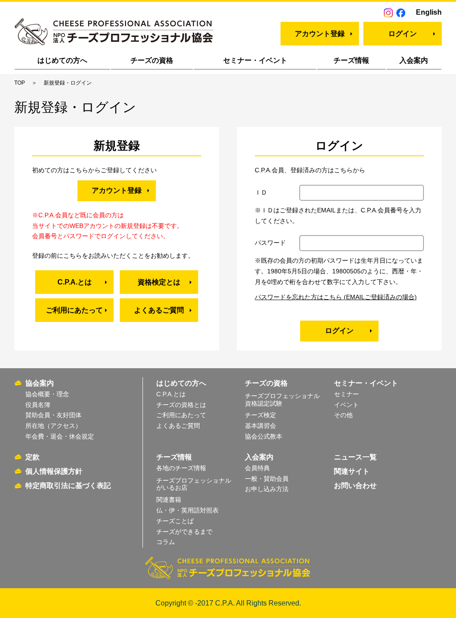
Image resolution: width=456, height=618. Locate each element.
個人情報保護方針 (53, 471)
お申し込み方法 (267, 488)
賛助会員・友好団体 (53, 415)
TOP (19, 83)
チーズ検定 (260, 415)
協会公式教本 (263, 436)
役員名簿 (37, 404)
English (429, 12)
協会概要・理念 (47, 394)
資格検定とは (159, 282)
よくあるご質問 (159, 310)
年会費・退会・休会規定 (59, 436)
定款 (32, 457)
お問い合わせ (355, 485)
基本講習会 (260, 425)
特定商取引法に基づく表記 (68, 485)
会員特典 (257, 468)
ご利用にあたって (74, 310)
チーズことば (175, 520)
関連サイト (352, 471)
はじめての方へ (62, 60)
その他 (343, 415)
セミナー (346, 394)
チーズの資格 (151, 60)
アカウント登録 (320, 33)
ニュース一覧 (355, 457)
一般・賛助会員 (267, 478)
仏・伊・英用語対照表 (187, 510)
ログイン (402, 33)
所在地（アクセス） (53, 425)
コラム (165, 541)
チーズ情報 (351, 60)
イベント (346, 404)
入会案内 (413, 60)
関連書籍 (168, 499)
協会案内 (39, 383)
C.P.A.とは (74, 282)
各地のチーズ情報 (181, 468)
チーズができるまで (184, 531)
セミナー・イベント (255, 60)
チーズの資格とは (181, 404)
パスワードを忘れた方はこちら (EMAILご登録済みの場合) (336, 297)
